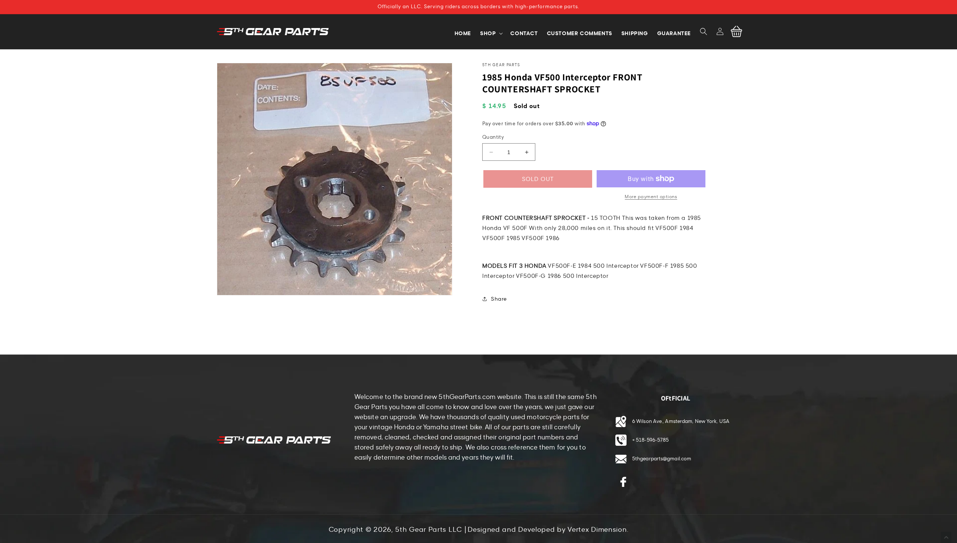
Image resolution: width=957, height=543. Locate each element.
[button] (703, 31)
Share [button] (499, 299)
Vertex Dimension (597, 529)
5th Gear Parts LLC (428, 529)
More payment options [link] (651, 196)
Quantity (493, 137)
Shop (488, 33)
